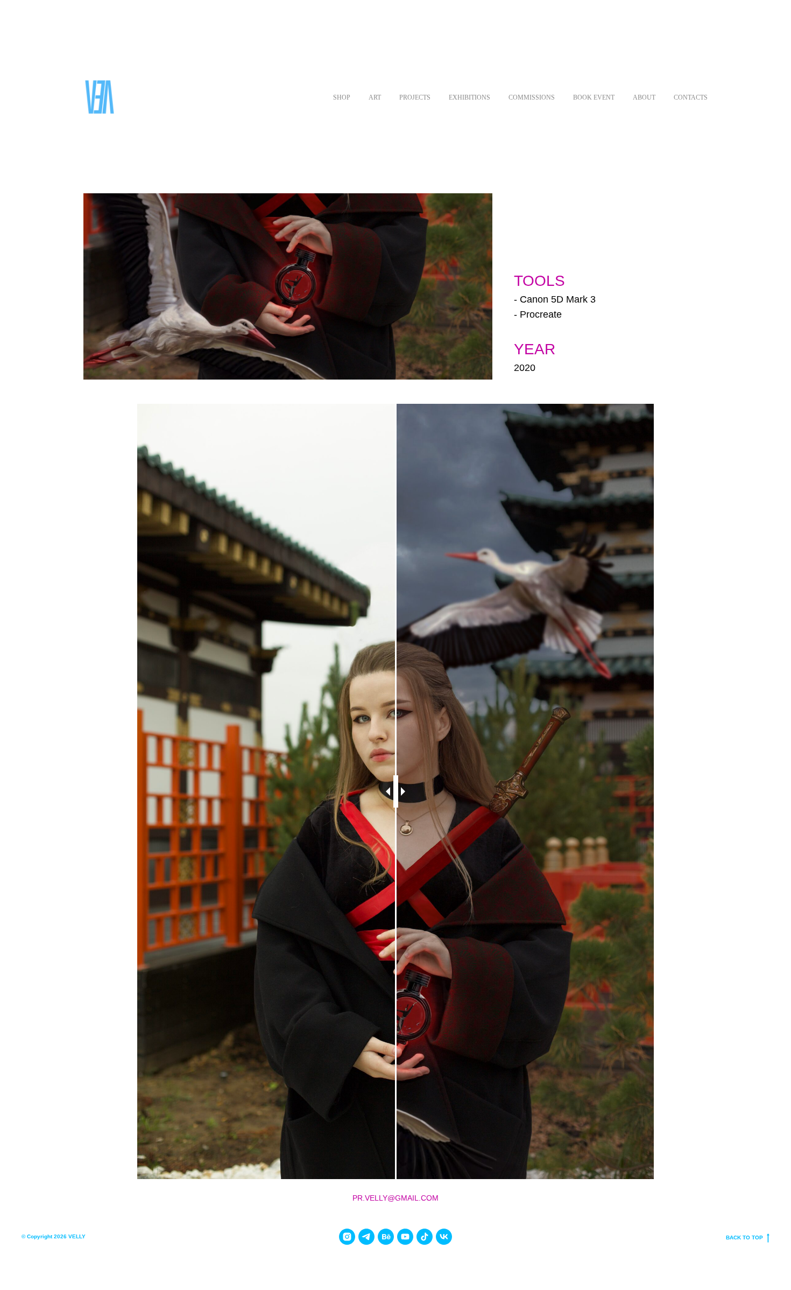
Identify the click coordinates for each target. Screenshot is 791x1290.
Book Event (594, 97)
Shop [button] (341, 97)
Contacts (691, 97)
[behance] (386, 1237)
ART (375, 97)
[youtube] (405, 1237)
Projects (414, 97)
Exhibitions (469, 97)
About (644, 97)
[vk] (444, 1237)
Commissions (531, 97)
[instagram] (347, 1237)
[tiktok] (424, 1237)
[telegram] (366, 1237)
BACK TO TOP (744, 1237)
